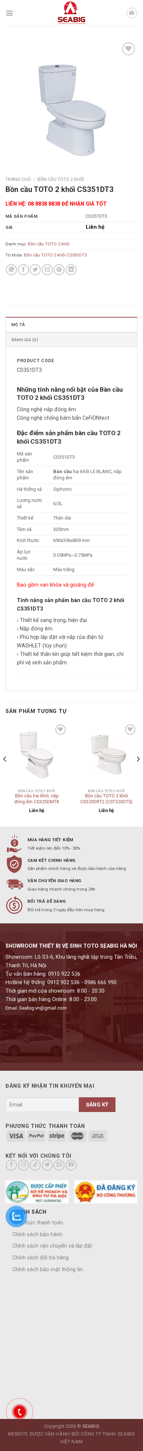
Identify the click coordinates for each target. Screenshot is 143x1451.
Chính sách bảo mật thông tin (47, 1269)
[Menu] (10, 12)
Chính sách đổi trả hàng (40, 1258)
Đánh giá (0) (24, 339)
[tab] (72, 324)
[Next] (138, 774)
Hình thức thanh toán (37, 1223)
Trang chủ (18, 179)
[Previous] (5, 774)
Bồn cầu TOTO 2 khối (60, 179)
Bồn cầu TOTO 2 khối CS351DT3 (55, 255)
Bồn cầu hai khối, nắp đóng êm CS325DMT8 (36, 798)
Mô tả (18, 324)
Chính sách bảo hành (37, 1234)
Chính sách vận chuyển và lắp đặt (52, 1246)
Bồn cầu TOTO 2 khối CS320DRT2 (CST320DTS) (106, 798)
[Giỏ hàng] (131, 13)
